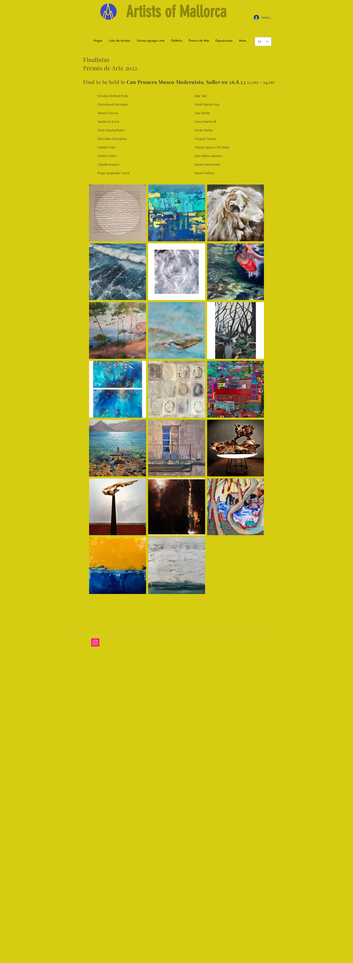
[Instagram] (95, 642)
